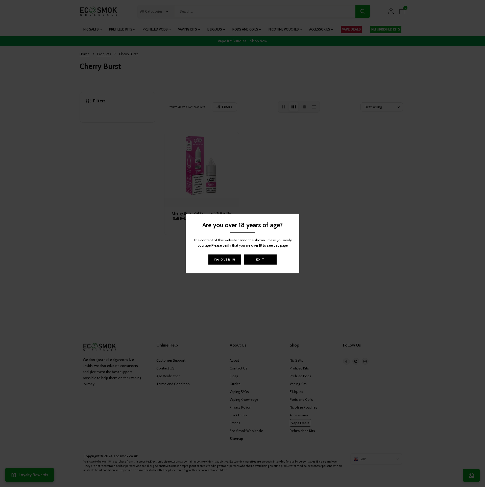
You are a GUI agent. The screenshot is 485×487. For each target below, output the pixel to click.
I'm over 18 (225, 259)
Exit (260, 259)
